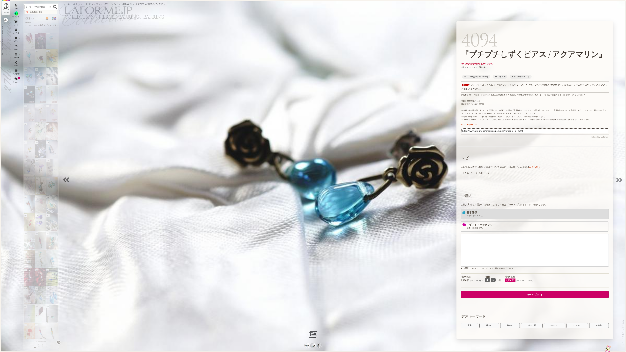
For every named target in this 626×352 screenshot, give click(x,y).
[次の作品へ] (620, 182)
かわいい (554, 325)
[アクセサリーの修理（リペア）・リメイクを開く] (16, 48)
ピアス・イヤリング (469, 124)
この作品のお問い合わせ (477, 77)
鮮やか (510, 325)
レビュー (502, 77)
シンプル (577, 325)
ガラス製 (532, 325)
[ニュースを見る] (16, 7)
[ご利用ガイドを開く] (16, 40)
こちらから (535, 166)
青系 (469, 325)
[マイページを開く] (16, 32)
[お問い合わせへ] (607, 348)
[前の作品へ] (67, 182)
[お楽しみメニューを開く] (16, 56)
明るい (489, 325)
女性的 (599, 325)
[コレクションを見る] (16, 15)
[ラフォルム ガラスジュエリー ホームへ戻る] (6, 7)
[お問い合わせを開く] (16, 72)
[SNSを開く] (16, 64)
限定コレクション (469, 67)
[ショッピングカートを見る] (16, 24)
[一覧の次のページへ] (58, 342)
